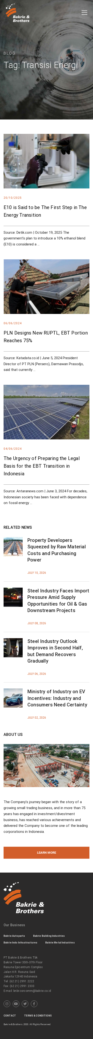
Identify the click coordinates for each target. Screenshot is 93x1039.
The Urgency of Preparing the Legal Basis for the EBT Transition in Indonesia (42, 466)
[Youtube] (16, 1003)
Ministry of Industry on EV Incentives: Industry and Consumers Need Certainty (57, 698)
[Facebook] (34, 1003)
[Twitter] (25, 1003)
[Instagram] (7, 1003)
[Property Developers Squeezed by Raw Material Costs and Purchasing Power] (13, 540)
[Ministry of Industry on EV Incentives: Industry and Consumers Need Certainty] (13, 691)
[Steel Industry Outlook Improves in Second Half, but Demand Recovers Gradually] (13, 641)
